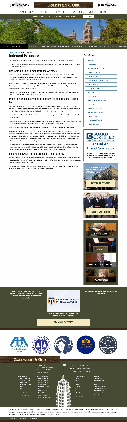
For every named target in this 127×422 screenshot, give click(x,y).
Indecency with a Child (94, 72)
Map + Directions (42, 372)
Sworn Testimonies (25, 391)
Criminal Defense (43, 380)
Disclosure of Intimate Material (97, 100)
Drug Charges (42, 389)
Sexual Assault (92, 65)
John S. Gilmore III (99, 390)
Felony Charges (42, 395)
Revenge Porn (92, 96)
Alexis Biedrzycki (99, 394)
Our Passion (59, 12)
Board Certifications (25, 380)
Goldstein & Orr (26, 418)
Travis (77, 384)
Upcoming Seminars (25, 395)
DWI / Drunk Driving (44, 391)
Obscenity (91, 92)
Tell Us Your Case (99, 380)
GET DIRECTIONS (100, 183)
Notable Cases (86, 12)
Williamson (78, 391)
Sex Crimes (17, 52)
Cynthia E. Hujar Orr (100, 388)
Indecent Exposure (93, 124)
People (44, 12)
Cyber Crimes (42, 384)
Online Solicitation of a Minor (96, 68)
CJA (73, 12)
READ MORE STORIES (63, 322)
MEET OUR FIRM (101, 211)
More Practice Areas (44, 397)
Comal (77, 380)
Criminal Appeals (43, 382)
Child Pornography (93, 76)
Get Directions (98, 378)
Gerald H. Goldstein (99, 386)
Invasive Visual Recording (95, 120)
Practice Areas (27, 12)
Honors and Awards (25, 384)
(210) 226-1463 (83, 366)
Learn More (88, 16)
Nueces (77, 386)
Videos (22, 389)
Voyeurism (91, 104)
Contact (103, 12)
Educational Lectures (26, 393)
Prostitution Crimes (93, 88)
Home (11, 52)
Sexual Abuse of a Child (95, 108)
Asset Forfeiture (43, 378)
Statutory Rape (92, 116)
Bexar (77, 378)
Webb (77, 389)
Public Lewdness (93, 84)
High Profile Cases (25, 378)
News (21, 386)
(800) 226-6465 (83, 368)
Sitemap (34, 418)
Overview (90, 61)
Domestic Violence (43, 386)
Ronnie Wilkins (98, 392)
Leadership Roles (24, 382)
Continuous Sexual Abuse (95, 112)
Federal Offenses (43, 393)
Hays (76, 382)
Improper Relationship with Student (98, 80)
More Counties (79, 393)
